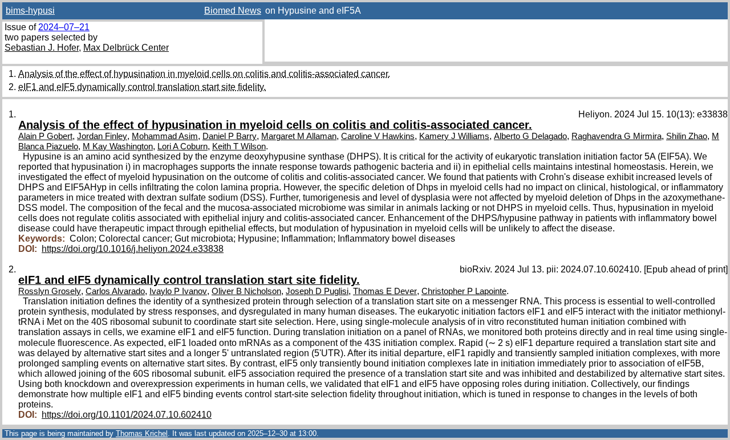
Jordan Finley (102, 136)
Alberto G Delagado (530, 136)
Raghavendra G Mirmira (616, 136)
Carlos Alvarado (115, 291)
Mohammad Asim (165, 136)
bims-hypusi (30, 10)
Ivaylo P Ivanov (178, 291)
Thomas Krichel (142, 433)
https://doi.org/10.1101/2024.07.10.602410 (127, 414)
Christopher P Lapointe (463, 291)
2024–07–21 (64, 27)
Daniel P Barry (229, 136)
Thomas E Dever (385, 291)
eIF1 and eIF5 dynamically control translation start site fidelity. (142, 87)
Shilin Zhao (686, 136)
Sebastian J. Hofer (42, 47)
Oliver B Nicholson (246, 291)
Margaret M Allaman (298, 136)
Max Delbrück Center (126, 47)
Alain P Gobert (45, 136)
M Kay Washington (118, 146)
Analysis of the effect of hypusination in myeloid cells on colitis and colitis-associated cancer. (204, 74)
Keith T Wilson (239, 146)
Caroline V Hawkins (378, 136)
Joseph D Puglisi (317, 291)
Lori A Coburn (182, 146)
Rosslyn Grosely (49, 291)
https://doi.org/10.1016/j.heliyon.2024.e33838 (133, 249)
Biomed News (232, 10)
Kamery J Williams (454, 136)
